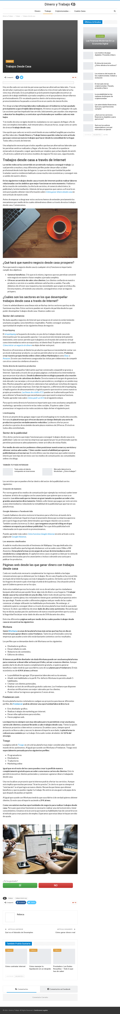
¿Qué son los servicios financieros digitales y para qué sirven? (105, 117)
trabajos (10, 898)
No (56, 885)
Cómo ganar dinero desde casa (59, 192)
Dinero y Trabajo (58, 4)
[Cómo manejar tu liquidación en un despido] (40, 956)
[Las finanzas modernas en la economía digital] (100, 38)
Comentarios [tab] (23, 989)
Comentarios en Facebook (60, 989)
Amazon (6, 358)
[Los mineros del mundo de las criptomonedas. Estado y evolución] (88, 76)
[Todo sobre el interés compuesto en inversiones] (8, 472)
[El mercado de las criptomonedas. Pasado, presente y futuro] (88, 86)
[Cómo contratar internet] (16, 956)
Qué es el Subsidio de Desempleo (19, 932)
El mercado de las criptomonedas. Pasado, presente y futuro (104, 86)
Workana (13, 631)
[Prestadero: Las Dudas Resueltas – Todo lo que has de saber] (64, 956)
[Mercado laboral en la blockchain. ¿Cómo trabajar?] (47, 472)
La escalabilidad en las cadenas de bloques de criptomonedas (104, 96)
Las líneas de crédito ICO (33, 392)
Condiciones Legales (41, 1010)
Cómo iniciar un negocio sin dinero (17, 345)
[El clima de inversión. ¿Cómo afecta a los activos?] (88, 66)
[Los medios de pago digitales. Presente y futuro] (88, 55)
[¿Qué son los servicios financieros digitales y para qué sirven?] (88, 117)
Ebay (66, 355)
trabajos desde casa (21, 898)
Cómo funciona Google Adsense (41, 534)
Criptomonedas (62, 11)
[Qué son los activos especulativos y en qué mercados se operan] (88, 128)
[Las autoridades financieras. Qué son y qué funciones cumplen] (88, 107)
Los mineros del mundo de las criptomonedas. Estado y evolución (106, 76)
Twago (21, 745)
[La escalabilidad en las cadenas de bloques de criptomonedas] (88, 97)
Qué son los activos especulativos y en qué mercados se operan (103, 127)
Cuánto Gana (79, 11)
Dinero (37, 11)
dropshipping (10, 334)
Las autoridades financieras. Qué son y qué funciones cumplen (106, 107)
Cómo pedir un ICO (36, 398)
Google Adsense (19, 536)
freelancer (18, 704)
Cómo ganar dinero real (65, 932)
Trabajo (48, 11)
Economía (100, 36)
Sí (20, 885)
